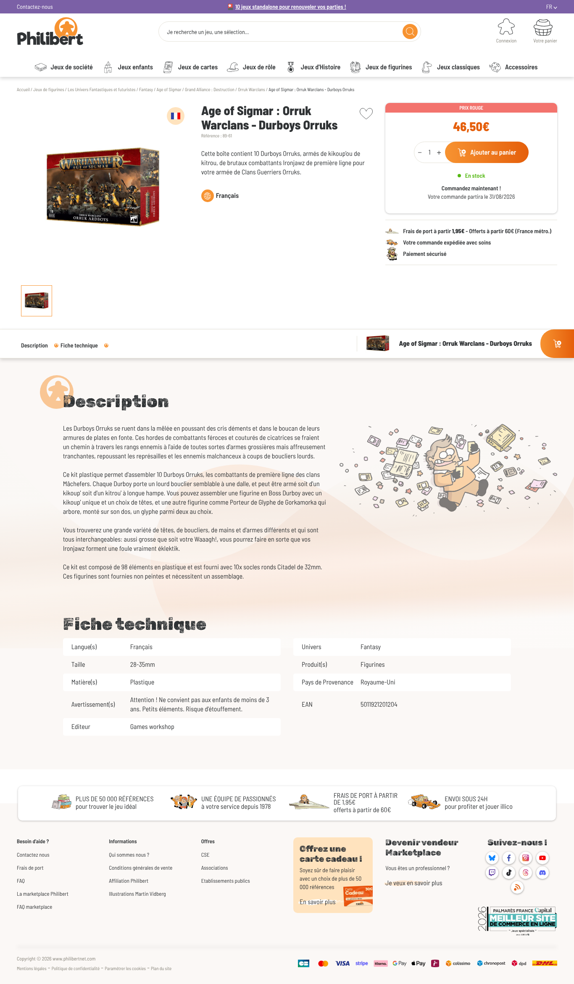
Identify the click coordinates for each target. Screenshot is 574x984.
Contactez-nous (35, 6)
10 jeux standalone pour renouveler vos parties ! (290, 6)
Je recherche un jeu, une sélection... (208, 32)
